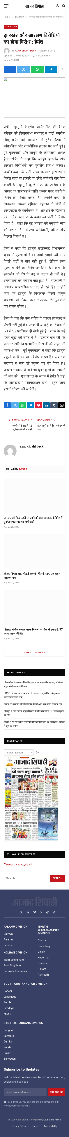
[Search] (63, 6)
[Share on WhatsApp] (37, 69)
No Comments (43, 55)
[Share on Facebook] (10, 69)
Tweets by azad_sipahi (18, 864)
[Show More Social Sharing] (61, 69)
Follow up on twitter (20, 854)
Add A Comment (34, 652)
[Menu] (6, 6)
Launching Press (52, 1119)
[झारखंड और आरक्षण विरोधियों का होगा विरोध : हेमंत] (34, 97)
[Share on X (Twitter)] (23, 69)
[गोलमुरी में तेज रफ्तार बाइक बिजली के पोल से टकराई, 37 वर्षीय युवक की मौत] (34, 607)
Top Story (11, 27)
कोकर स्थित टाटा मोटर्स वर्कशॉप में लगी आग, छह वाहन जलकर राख (33, 704)
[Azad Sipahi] (34, 6)
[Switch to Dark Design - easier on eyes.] (57, 6)
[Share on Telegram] (51, 69)
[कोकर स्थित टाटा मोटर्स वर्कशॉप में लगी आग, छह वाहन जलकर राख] (34, 551)
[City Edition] (31, 799)
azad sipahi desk (25, 50)
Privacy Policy (10, 1105)
